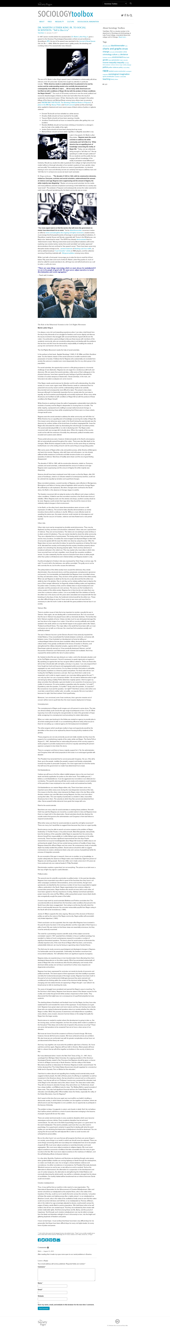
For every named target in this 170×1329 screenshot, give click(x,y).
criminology (107, 54)
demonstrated (81, 239)
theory (113, 79)
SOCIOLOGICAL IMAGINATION (88, 21)
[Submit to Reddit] (54, 1240)
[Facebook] (125, 15)
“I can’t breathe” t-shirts (62, 251)
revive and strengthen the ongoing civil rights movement (64, 232)
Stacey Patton (56, 105)
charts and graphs (112, 48)
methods (113, 65)
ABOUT (41, 21)
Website (41, 1296)
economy (110, 57)
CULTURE (70, 21)
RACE (50, 21)
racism (111, 71)
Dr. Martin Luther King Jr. (80, 36)
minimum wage (118, 65)
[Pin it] (50, 1240)
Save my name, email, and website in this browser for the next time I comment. (66, 1305)
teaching (106, 79)
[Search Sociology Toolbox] (131, 15)
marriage (127, 62)
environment (117, 57)
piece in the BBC (43, 105)
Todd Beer (41, 33)
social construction (120, 71)
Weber (116, 79)
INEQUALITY (59, 21)
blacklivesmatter (118, 45)
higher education (124, 60)
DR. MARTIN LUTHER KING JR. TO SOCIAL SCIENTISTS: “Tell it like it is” (62, 28)
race (105, 70)
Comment (42, 1267)
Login (105, 84)
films (124, 57)
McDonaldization (106, 65)
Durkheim (105, 57)
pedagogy (129, 65)
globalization (116, 60)
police (105, 67)
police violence (113, 67)
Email (40, 1289)
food (127, 57)
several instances (67, 248)
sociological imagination (119, 74)
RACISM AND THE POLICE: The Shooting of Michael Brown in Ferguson (66, 102)
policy (121, 67)
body (126, 46)
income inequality (109, 62)
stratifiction (117, 76)
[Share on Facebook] (39, 1240)
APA (48, 41)
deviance (124, 54)
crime (125, 52)
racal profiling (126, 67)
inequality (120, 62)
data (119, 54)
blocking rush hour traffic (83, 248)
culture (114, 54)
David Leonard (70, 105)
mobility (124, 65)
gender (105, 59)
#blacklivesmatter (76, 230)
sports (105, 76)
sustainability (123, 76)
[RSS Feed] (128, 15)
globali (110, 60)
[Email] (58, 1240)
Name (40, 1283)
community (112, 52)
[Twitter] (122, 15)
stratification (110, 76)
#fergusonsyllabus (68, 253)
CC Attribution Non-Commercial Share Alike (117, 1325)
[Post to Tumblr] (47, 1240)
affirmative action (107, 46)
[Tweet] (43, 1240)
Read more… (123, 37)
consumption (119, 52)
